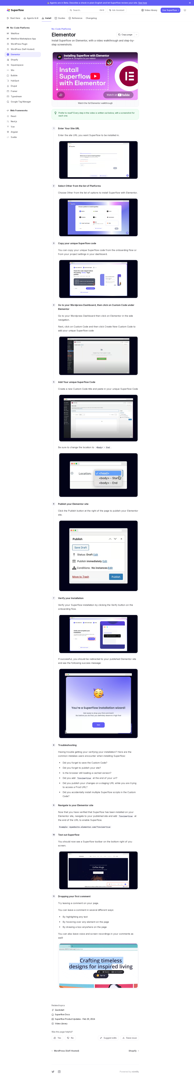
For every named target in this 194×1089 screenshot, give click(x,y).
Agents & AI (32, 18)
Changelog (91, 18)
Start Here (15, 18)
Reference (77, 18)
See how (142, 3)
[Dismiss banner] (190, 3)
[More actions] (136, 34)
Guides (61, 18)
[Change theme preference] (185, 10)
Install (48, 18)
